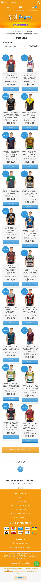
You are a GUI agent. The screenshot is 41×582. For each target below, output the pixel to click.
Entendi (20, 578)
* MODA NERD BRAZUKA (20, 505)
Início (9, 32)
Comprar (11, 89)
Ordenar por (7, 42)
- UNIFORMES (28, 32)
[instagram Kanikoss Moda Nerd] (20, 469)
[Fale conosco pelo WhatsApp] (36, 563)
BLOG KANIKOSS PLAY (20, 513)
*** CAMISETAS (18, 32)
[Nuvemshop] (21, 564)
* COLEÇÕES (20, 509)
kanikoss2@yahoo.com (22, 547)
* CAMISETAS (20, 501)
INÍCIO (20, 497)
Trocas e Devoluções (20, 518)
